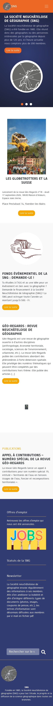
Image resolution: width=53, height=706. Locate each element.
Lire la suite (12, 50)
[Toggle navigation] (46, 6)
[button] (22, 104)
